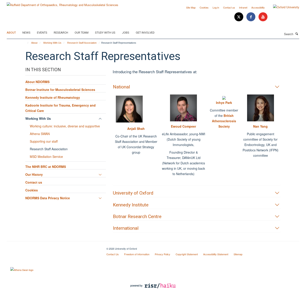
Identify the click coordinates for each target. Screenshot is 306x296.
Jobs (125, 32)
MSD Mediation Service (46, 156)
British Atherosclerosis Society (224, 121)
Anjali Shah (136, 128)
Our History (34, 174)
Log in (216, 7)
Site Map (191, 7)
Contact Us (112, 254)
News (26, 32)
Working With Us (52, 42)
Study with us (105, 32)
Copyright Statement (187, 254)
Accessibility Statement (215, 254)
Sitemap (238, 254)
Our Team (81, 32)
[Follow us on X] (239, 17)
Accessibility (258, 7)
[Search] (296, 33)
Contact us (229, 7)
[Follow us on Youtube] (263, 17)
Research (61, 32)
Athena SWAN (40, 133)
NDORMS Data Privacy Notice (47, 198)
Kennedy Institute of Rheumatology (52, 97)
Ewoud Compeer (183, 126)
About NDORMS (37, 81)
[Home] (25, 42)
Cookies (204, 7)
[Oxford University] (282, 7)
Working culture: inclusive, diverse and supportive (65, 126)
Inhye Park (224, 102)
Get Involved (145, 32)
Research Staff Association (82, 42)
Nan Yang (260, 126)
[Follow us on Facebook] (251, 17)
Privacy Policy (162, 254)
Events (42, 32)
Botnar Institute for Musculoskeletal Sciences (60, 89)
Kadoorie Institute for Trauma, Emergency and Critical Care (60, 108)
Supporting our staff (44, 141)
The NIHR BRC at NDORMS (45, 166)
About (11, 32)
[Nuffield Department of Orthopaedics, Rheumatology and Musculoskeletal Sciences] (62, 3)
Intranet (243, 7)
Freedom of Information (136, 254)
